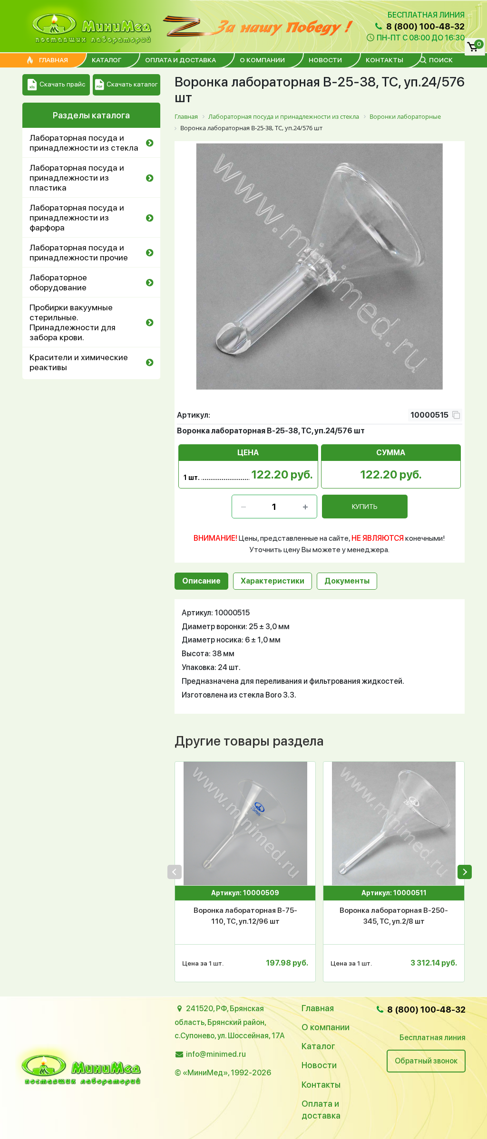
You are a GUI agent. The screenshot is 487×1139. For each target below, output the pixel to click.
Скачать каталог (132, 84)
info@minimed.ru (216, 1054)
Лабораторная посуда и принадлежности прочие (78, 252)
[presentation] (174, 872)
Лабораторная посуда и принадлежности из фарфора (76, 217)
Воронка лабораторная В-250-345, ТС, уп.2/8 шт (394, 916)
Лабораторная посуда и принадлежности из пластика (76, 177)
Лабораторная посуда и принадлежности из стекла (83, 143)
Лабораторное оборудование (58, 282)
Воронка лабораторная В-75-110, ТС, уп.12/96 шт (245, 916)
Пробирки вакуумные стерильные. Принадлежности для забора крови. (72, 322)
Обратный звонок (426, 1060)
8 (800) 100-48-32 (424, 26)
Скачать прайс (62, 84)
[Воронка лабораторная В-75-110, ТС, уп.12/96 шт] (245, 823)
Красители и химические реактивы (78, 362)
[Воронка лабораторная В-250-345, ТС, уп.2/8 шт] (393, 823)
